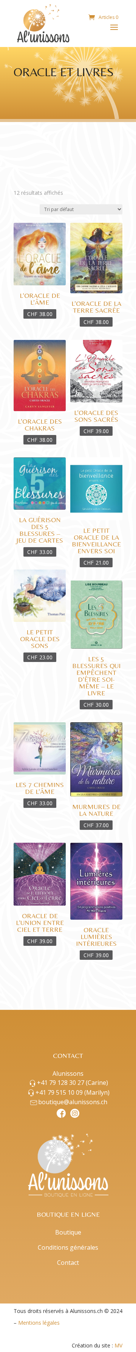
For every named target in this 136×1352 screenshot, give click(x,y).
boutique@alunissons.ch (72, 1102)
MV (118, 1345)
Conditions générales (68, 1247)
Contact (68, 1262)
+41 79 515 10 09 (73, 1092)
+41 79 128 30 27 (72, 1082)
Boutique (68, 1232)
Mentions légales (39, 1322)
